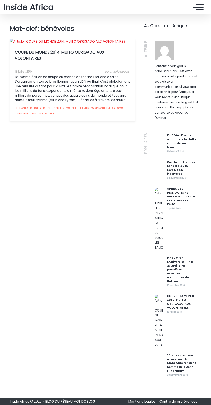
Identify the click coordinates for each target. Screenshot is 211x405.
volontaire (46, 113)
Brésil (46, 108)
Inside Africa (28, 7)
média (110, 108)
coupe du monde (63, 108)
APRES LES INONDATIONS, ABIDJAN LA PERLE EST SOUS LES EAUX (181, 196)
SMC (119, 108)
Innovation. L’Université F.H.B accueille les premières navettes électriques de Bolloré (180, 269)
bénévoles (21, 108)
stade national (26, 113)
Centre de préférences (178, 401)
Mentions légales (142, 401)
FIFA (78, 108)
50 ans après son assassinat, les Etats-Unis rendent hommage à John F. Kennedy (181, 363)
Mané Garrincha (94, 108)
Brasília (35, 108)
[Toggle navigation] (197, 7)
